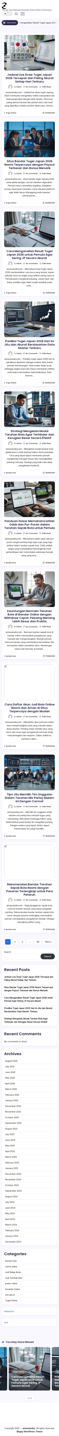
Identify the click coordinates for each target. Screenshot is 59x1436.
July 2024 (9, 1202)
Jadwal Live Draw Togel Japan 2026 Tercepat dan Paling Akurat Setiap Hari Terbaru (29, 78)
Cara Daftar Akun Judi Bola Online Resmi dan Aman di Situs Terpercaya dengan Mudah (30, 707)
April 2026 (10, 1083)
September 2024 (13, 1190)
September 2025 (13, 1123)
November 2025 (13, 1111)
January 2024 (11, 1236)
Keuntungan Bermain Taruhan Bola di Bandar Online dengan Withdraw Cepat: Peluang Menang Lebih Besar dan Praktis (29, 616)
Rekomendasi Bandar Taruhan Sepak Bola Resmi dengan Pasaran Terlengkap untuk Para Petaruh (29, 889)
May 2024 (10, 1213)
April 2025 (10, 1151)
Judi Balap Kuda (13, 1272)
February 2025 (12, 1162)
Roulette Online (12, 1289)
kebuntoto (9, 1311)
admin (19, 87)
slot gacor (10, 1294)
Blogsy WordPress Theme (30, 1431)
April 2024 (10, 1219)
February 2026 (12, 1094)
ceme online (11, 1266)
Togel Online (11, 1300)
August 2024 (11, 1196)
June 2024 (10, 1207)
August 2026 (11, 1061)
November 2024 (13, 1179)
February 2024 (12, 1230)
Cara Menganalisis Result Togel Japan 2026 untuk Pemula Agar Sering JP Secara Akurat (29, 254)
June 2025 (10, 1140)
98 (38, 941)
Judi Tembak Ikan (13, 1278)
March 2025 (11, 1157)
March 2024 (11, 1224)
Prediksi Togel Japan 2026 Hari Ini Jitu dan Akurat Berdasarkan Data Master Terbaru (29, 344)
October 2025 (12, 1117)
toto (6, 1322)
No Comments (32, 87)
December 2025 (13, 1106)
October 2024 (12, 1185)
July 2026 (9, 1066)
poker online (11, 1283)
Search (7, 952)
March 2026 (11, 1089)
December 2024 (13, 1174)
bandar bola (11, 1261)
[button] (8, 13)
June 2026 (10, 1072)
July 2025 (9, 1134)
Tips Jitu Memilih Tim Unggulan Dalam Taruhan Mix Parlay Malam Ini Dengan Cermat (29, 797)
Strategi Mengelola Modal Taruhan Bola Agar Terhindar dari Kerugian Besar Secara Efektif (29, 434)
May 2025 (10, 1145)
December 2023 (13, 1241)
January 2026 (11, 1100)
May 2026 (10, 1077)
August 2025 (11, 1128)
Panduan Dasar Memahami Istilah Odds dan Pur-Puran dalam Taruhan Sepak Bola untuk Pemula (29, 524)
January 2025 (11, 1168)
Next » (48, 941)
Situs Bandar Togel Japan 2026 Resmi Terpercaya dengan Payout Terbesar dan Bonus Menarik (29, 164)
